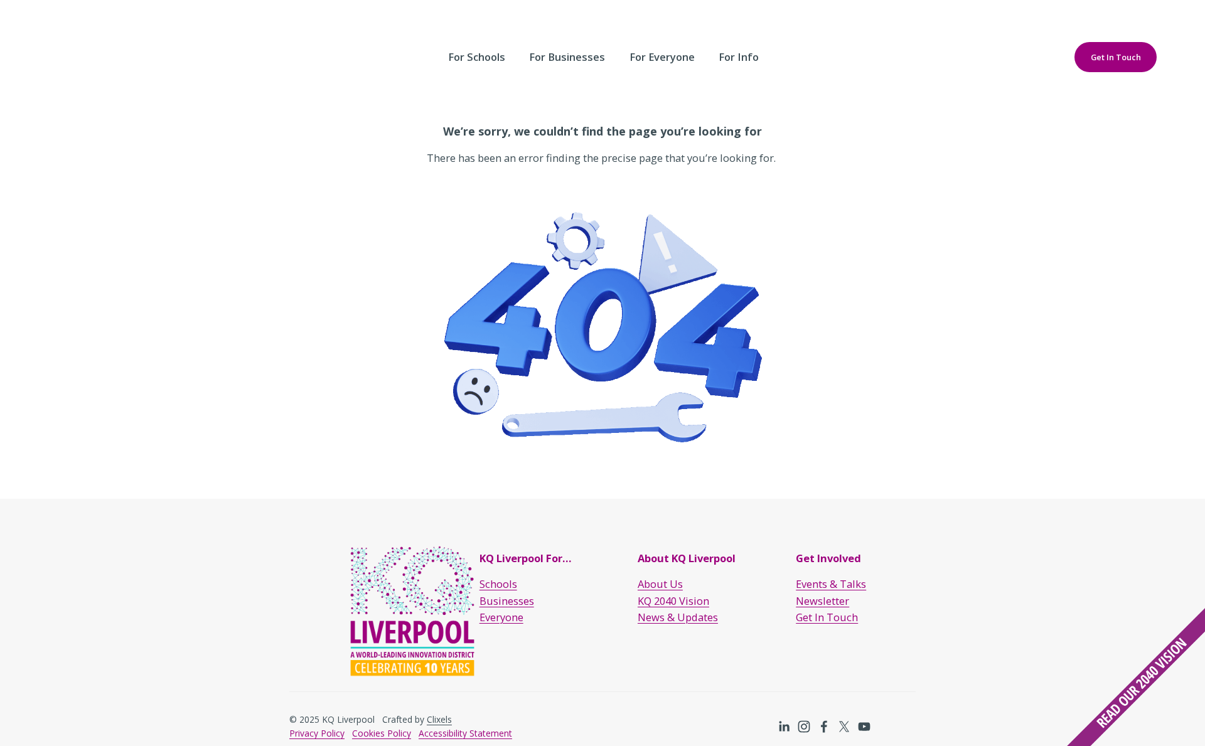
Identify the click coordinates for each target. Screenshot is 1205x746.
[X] (844, 726)
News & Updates (678, 617)
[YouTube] (864, 726)
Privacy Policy (317, 733)
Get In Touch (1116, 57)
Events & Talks (831, 584)
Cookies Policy (381, 733)
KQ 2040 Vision (673, 601)
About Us (660, 584)
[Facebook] (824, 726)
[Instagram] (804, 726)
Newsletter (822, 601)
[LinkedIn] (784, 726)
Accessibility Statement (465, 733)
